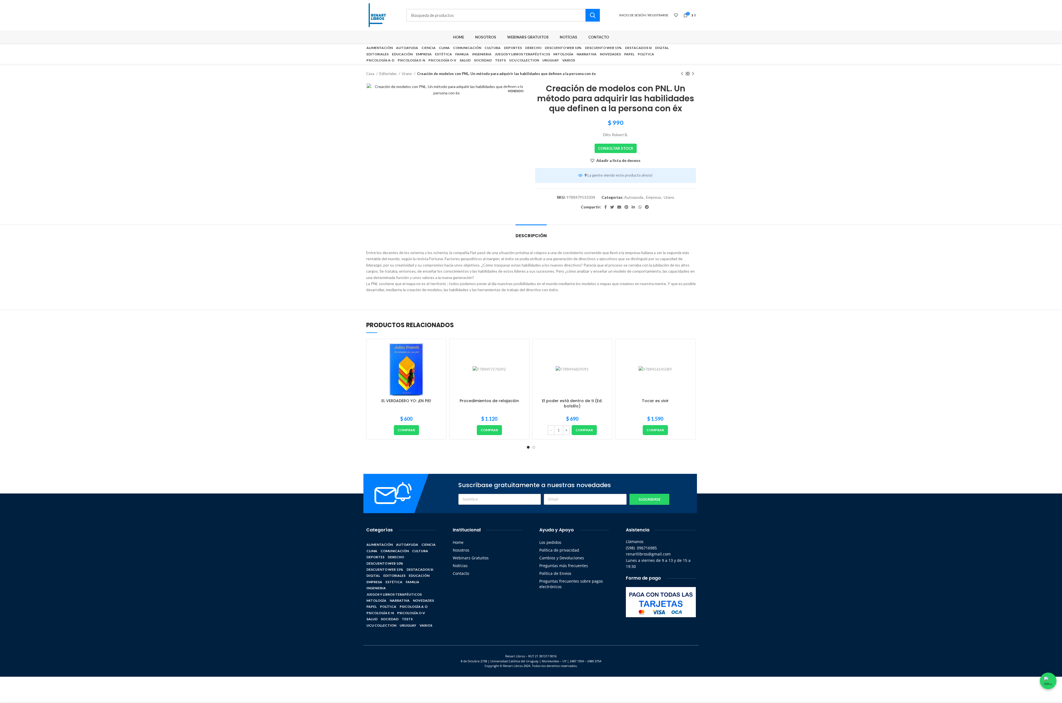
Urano (407, 73)
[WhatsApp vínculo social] (640, 207)
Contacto (461, 573)
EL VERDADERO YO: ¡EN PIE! (406, 401)
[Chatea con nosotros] (1048, 681)
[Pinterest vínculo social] (626, 207)
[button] (406, 430)
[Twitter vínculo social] (612, 207)
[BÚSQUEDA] (592, 15)
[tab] (531, 232)
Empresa (653, 197)
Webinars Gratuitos (471, 557)
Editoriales (388, 73)
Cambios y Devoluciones (561, 557)
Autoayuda (633, 197)
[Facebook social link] (605, 207)
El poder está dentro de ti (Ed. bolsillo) (572, 403)
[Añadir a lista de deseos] (438, 352)
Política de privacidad (559, 550)
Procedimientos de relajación (489, 401)
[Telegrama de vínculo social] (646, 207)
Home (458, 542)
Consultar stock (615, 148)
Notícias (460, 565)
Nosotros (461, 550)
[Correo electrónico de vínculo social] (619, 207)
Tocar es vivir (655, 401)
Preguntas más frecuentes (563, 565)
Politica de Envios (555, 573)
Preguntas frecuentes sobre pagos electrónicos (571, 583)
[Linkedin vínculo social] (633, 207)
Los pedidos (550, 542)
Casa (370, 73)
